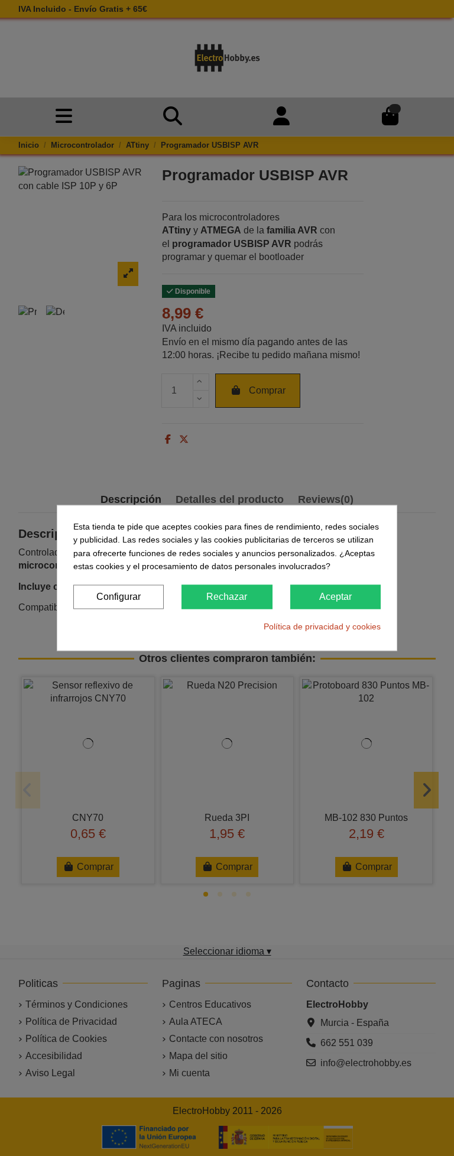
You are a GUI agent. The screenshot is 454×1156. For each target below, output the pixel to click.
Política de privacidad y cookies (322, 626)
